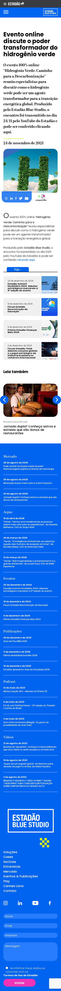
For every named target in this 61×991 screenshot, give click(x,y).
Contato (9, 891)
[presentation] (4, 400)
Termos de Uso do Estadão (20, 975)
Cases (8, 857)
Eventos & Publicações (20, 876)
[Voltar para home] (50, 12)
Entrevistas (11, 866)
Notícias (9, 862)
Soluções (10, 852)
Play (6, 881)
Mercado (10, 871)
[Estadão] (16, 4)
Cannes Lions (13, 886)
